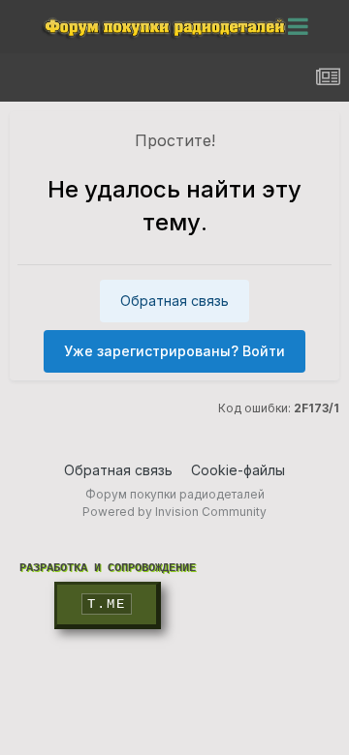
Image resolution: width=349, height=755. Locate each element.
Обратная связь (174, 300)
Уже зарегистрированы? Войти (174, 351)
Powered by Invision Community (174, 511)
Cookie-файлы (238, 470)
